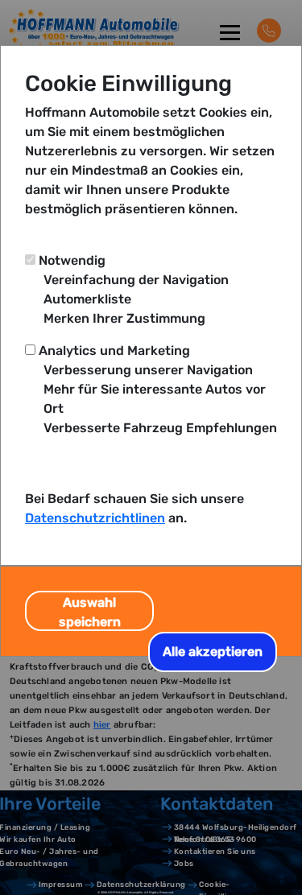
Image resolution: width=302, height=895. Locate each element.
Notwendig (72, 260)
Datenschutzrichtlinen (95, 518)
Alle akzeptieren (213, 651)
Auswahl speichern (90, 612)
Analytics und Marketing (114, 350)
